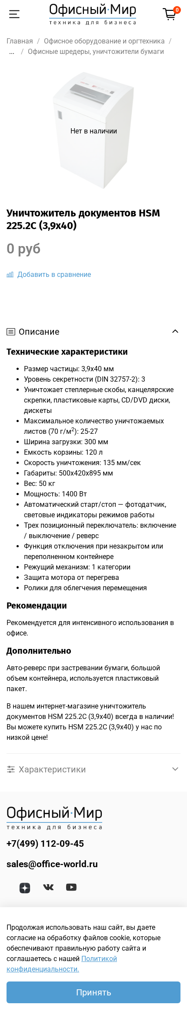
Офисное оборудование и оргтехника (104, 41)
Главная (20, 41)
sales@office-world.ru (52, 864)
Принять (93, 992)
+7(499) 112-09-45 (45, 843)
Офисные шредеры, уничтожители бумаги (96, 51)
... (11, 52)
